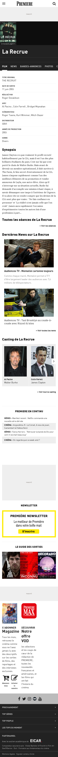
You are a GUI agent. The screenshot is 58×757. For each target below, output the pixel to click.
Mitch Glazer (37, 115)
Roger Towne (8, 115)
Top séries (7, 714)
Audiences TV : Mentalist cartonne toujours (28, 270)
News (14, 66)
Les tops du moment (12, 728)
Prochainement (10, 707)
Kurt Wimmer (23, 115)
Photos (49, 66)
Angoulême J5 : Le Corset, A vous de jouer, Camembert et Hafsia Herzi (27, 426)
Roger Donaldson (10, 97)
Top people (7, 721)
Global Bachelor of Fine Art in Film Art (39, 746)
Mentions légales (8, 754)
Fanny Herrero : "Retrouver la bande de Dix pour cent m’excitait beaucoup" (29, 433)
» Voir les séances (48, 226)
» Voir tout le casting (46, 392)
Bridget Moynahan (36, 106)
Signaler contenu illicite (25, 754)
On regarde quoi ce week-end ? (22, 440)
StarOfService (7, 748)
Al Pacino (6, 106)
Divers (5, 141)
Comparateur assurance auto (13, 746)
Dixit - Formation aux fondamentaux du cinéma (31, 748)
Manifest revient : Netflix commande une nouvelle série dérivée (25, 419)
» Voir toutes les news (46, 330)
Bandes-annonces (30, 66)
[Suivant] (54, 361)
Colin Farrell (19, 106)
